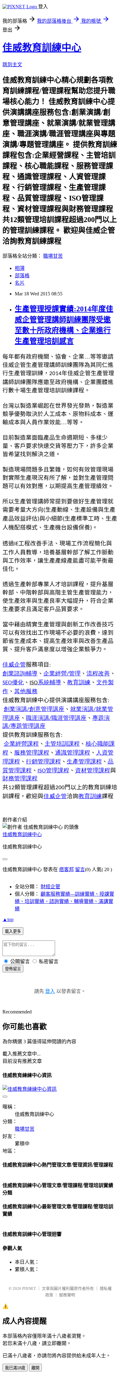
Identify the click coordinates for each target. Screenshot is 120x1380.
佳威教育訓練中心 (41, 47)
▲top (8, 919)
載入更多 (13, 931)
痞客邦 (66, 869)
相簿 (20, 268)
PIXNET (29, 1288)
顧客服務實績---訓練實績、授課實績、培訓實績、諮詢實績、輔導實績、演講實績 (64, 901)
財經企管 (50, 886)
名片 (20, 283)
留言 (80, 869)
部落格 (22, 275)
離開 (35, 1368)
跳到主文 (12, 64)
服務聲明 (67, 1295)
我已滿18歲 (15, 1368)
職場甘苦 (53, 256)
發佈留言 (13, 969)
